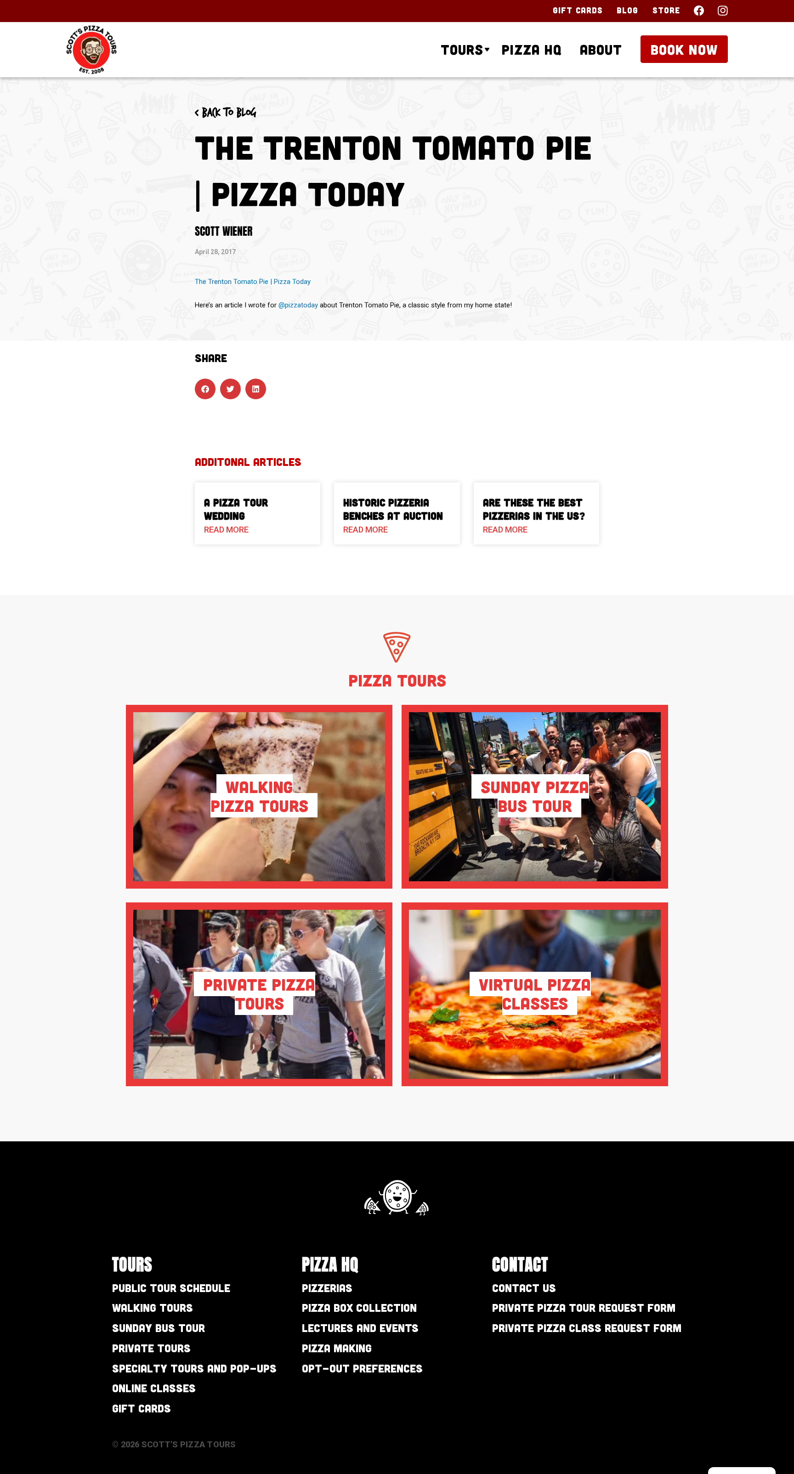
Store (666, 10)
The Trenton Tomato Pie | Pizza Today (253, 282)
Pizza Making (337, 1348)
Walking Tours (152, 1307)
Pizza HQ (531, 49)
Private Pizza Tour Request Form (583, 1307)
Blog (627, 10)
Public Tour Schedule (171, 1287)
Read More (226, 529)
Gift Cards (578, 10)
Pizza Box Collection (359, 1307)
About (601, 49)
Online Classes (154, 1388)
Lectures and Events (360, 1327)
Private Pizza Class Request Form (586, 1327)
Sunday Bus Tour (158, 1327)
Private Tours (151, 1348)
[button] (205, 389)
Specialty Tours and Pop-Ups (194, 1368)
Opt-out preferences (362, 1368)
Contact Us (524, 1287)
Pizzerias (327, 1287)
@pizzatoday (298, 305)
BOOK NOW (684, 49)
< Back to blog (225, 113)
